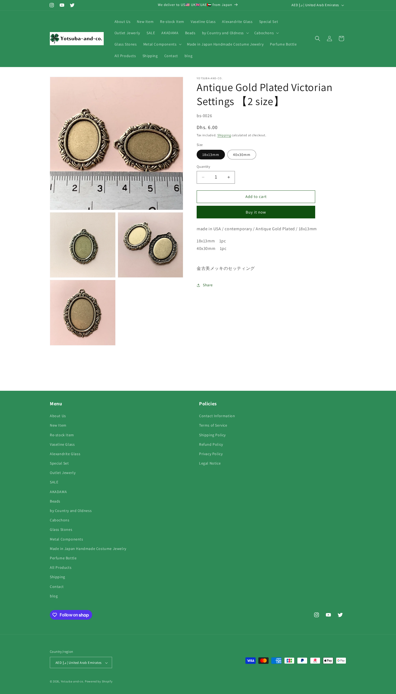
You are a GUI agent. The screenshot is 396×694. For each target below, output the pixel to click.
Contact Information (217, 415)
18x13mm (210, 154)
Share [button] (208, 285)
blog (54, 596)
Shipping (224, 135)
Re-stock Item (62, 435)
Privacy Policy (211, 453)
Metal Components (66, 539)
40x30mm (242, 154)
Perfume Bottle (63, 558)
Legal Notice (210, 463)
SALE (54, 482)
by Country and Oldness (71, 510)
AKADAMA (58, 491)
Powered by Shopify (99, 681)
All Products (60, 567)
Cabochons (59, 520)
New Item (58, 425)
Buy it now (256, 212)
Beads (55, 501)
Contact (57, 586)
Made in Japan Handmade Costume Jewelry (88, 548)
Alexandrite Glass (65, 453)
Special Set (59, 463)
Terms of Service (213, 425)
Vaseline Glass (62, 444)
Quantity (203, 166)
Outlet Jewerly (62, 472)
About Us (58, 415)
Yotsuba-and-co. (72, 681)
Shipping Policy (212, 435)
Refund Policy (211, 444)
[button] (225, 33)
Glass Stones (61, 529)
